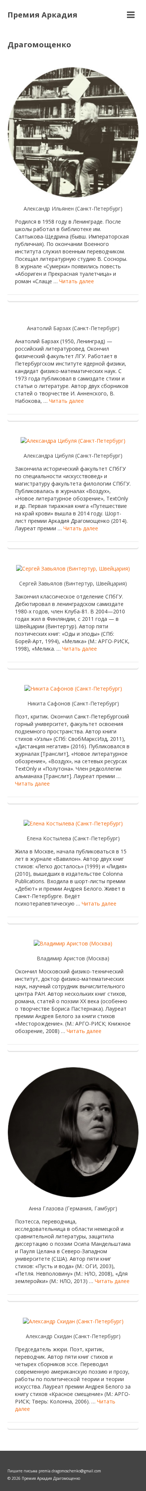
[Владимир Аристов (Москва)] (73, 943)
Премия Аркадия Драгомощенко (42, 30)
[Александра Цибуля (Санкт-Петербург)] (73, 440)
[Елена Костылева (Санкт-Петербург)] (73, 823)
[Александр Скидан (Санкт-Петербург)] (73, 1320)
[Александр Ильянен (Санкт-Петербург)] (73, 131)
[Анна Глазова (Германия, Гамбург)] (73, 1131)
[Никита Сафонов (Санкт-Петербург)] (73, 688)
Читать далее (76, 281)
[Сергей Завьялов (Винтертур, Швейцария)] (73, 567)
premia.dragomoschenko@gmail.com (70, 1470)
